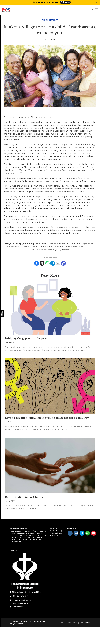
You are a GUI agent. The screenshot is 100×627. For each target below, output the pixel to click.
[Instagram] (76, 533)
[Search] (91, 10)
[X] (42, 263)
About (62, 623)
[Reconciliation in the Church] (50, 465)
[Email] (58, 263)
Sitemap (87, 623)
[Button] (97, 2)
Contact (68, 623)
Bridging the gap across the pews (26, 338)
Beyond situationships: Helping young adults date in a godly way (47, 417)
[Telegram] (52, 263)
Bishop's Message (50, 20)
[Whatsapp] (47, 263)
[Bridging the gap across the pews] (50, 307)
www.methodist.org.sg (20, 603)
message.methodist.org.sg (22, 600)
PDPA (81, 623)
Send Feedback (18, 607)
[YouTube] (93, 533)
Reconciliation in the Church (24, 497)
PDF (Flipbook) (57, 531)
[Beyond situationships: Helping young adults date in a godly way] (50, 386)
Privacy (75, 623)
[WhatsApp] (87, 533)
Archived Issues (57, 533)
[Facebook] (36, 263)
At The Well (55, 535)
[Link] (11, 10)
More (12, 545)
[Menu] (97, 10)
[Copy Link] (63, 263)
